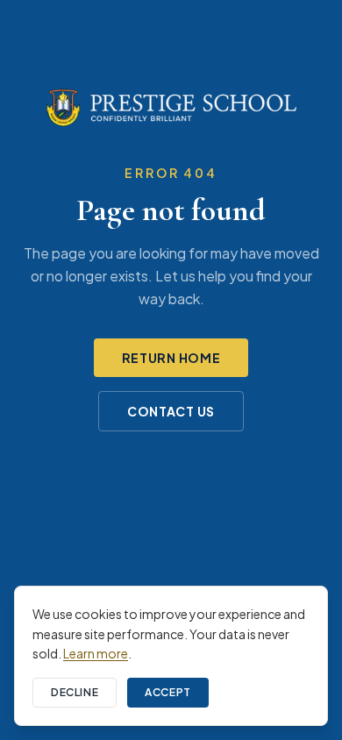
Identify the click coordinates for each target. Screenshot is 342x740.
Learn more (95, 653)
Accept (168, 692)
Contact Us (171, 411)
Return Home (171, 358)
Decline (74, 692)
